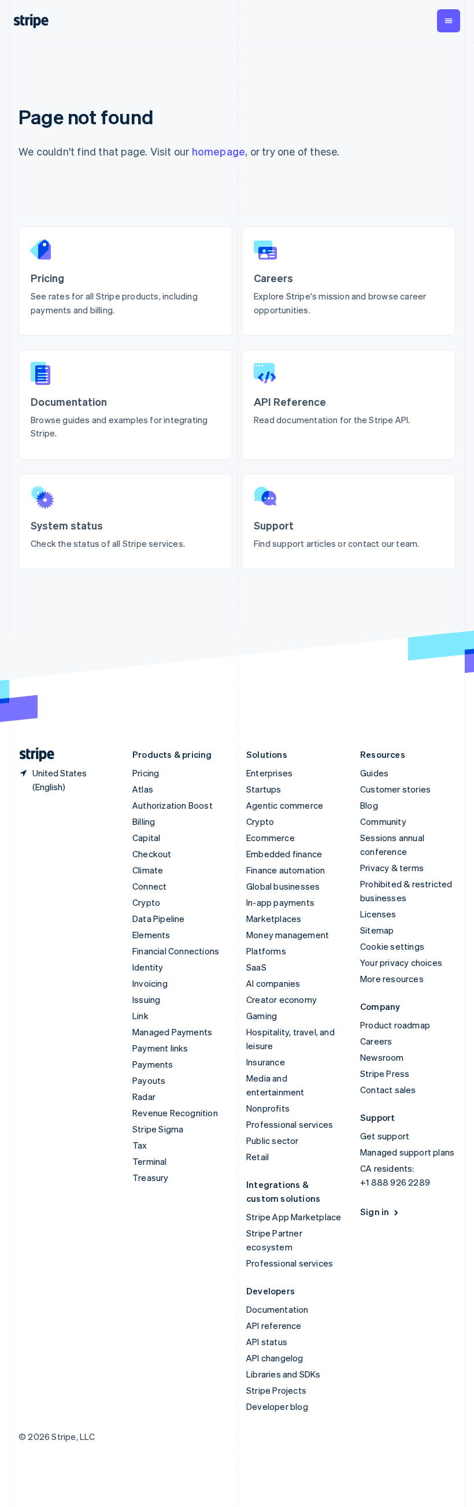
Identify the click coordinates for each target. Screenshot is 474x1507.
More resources (392, 978)
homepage (219, 151)
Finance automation (285, 870)
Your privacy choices (401, 962)
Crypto (146, 902)
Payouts (148, 1080)
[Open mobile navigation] (448, 20)
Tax (139, 1145)
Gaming (261, 1015)
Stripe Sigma (157, 1129)
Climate (147, 870)
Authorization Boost (172, 805)
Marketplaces (273, 918)
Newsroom (382, 1057)
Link (140, 1015)
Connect (149, 886)
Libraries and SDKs (283, 1374)
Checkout (152, 854)
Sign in (374, 1211)
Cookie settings (392, 946)
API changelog (274, 1358)
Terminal (149, 1161)
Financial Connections (175, 951)
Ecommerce (270, 837)
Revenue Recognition (175, 1113)
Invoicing (150, 983)
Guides (374, 773)
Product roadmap (395, 1025)
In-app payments (280, 902)
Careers (376, 1041)
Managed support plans (407, 1152)
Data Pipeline (158, 918)
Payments (152, 1064)
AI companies (273, 983)
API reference (274, 1325)
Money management (287, 935)
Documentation (277, 1309)
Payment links (160, 1048)
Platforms (266, 951)
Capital (146, 837)
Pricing (145, 773)
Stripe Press (384, 1073)
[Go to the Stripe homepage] (32, 754)
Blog (369, 805)
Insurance (265, 1062)
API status (266, 1341)
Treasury (150, 1177)
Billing (143, 821)
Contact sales (388, 1089)
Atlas (142, 789)
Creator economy (281, 999)
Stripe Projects (276, 1390)
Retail (257, 1156)
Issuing (146, 999)
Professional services (289, 1124)
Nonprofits (268, 1108)
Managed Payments (172, 1032)
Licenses (378, 914)
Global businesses (283, 886)
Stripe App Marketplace (293, 1217)
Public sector (272, 1140)
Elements (151, 935)
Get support (384, 1136)
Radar (143, 1096)
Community (383, 821)
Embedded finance (284, 854)
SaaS (256, 967)
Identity (148, 967)
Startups (264, 789)
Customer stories (395, 789)
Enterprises (269, 773)
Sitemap (377, 930)
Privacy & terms (392, 867)
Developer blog (277, 1406)
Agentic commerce (284, 805)
